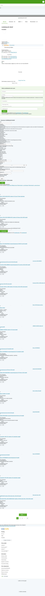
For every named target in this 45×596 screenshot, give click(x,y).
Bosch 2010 (2, 307)
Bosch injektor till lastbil (5, 393)
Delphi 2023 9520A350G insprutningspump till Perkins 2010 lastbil (13, 372)
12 (27, 518)
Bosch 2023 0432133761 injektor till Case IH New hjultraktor (12, 196)
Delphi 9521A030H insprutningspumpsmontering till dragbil (12, 415)
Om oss (2, 533)
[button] (43, 2)
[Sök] (43, 5)
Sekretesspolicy (4, 557)
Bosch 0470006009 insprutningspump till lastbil (9, 457)
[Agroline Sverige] (7, 2)
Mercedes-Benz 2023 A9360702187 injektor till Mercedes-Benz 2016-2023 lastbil (16, 498)
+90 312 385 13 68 (13, 57)
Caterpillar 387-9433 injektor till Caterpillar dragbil (10, 477)
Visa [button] (9, 52)
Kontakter (3, 537)
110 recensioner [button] (11, 45)
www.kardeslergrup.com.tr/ (6, 58)
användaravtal (25, 112)
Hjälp (2, 535)
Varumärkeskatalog (4, 563)
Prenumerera (4, 231)
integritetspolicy (18, 112)
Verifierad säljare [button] (5, 41)
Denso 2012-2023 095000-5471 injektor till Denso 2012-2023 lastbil (13, 217)
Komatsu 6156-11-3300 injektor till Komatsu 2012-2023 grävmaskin (13, 286)
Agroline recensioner (5, 561)
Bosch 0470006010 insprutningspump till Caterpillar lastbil (12, 351)
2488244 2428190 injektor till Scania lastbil (8, 329)
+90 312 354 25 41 (13, 56)
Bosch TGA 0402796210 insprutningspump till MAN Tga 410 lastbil (13, 243)
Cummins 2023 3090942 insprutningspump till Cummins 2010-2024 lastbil (15, 264)
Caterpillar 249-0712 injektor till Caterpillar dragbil (10, 436)
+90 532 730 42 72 (13, 52)
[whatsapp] (20, 52)
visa (2, 178)
